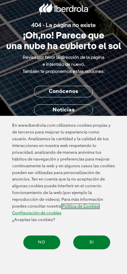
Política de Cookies (80, 206)
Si (91, 242)
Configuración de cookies (36, 213)
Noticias (64, 110)
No (41, 242)
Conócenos (63, 91)
